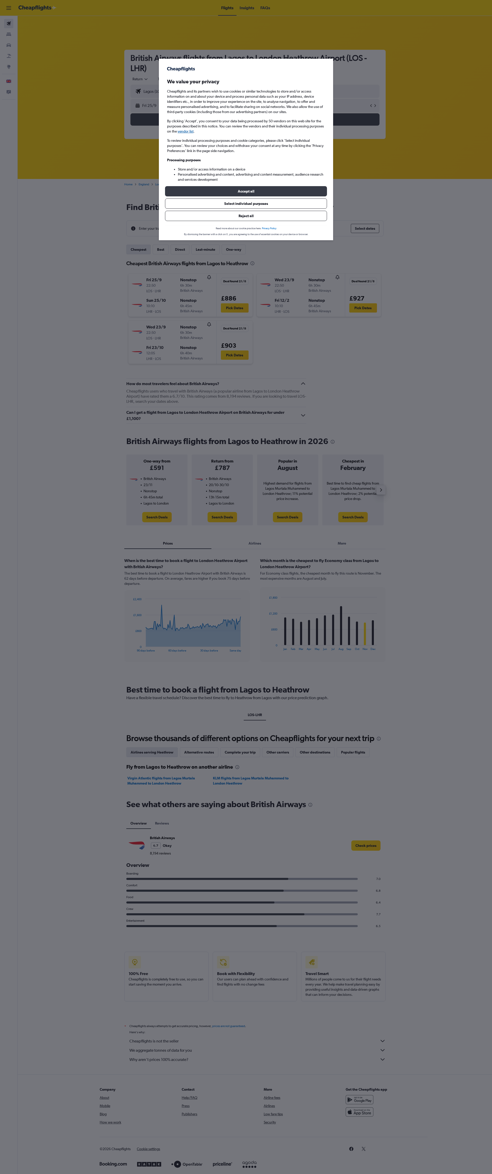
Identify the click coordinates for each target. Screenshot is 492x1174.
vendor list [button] (185, 131)
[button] (246, 191)
